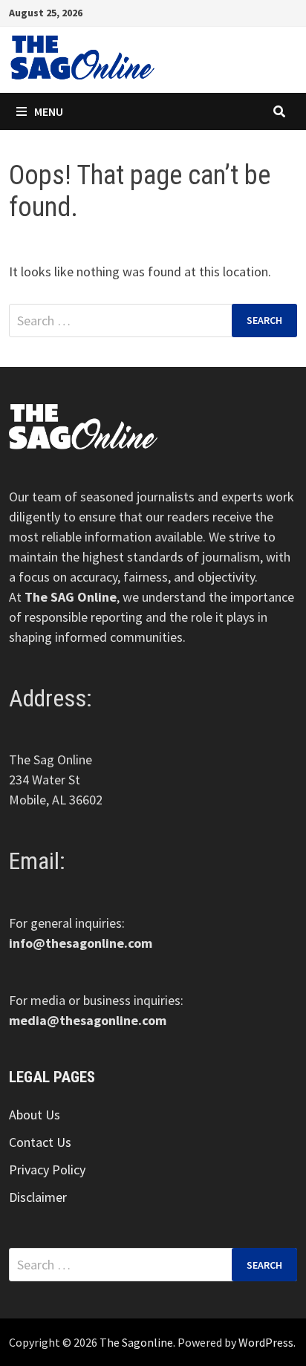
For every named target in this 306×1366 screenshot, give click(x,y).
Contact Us (40, 1142)
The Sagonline (136, 1342)
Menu (48, 111)
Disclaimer (38, 1197)
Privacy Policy (47, 1169)
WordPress (265, 1342)
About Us (34, 1114)
